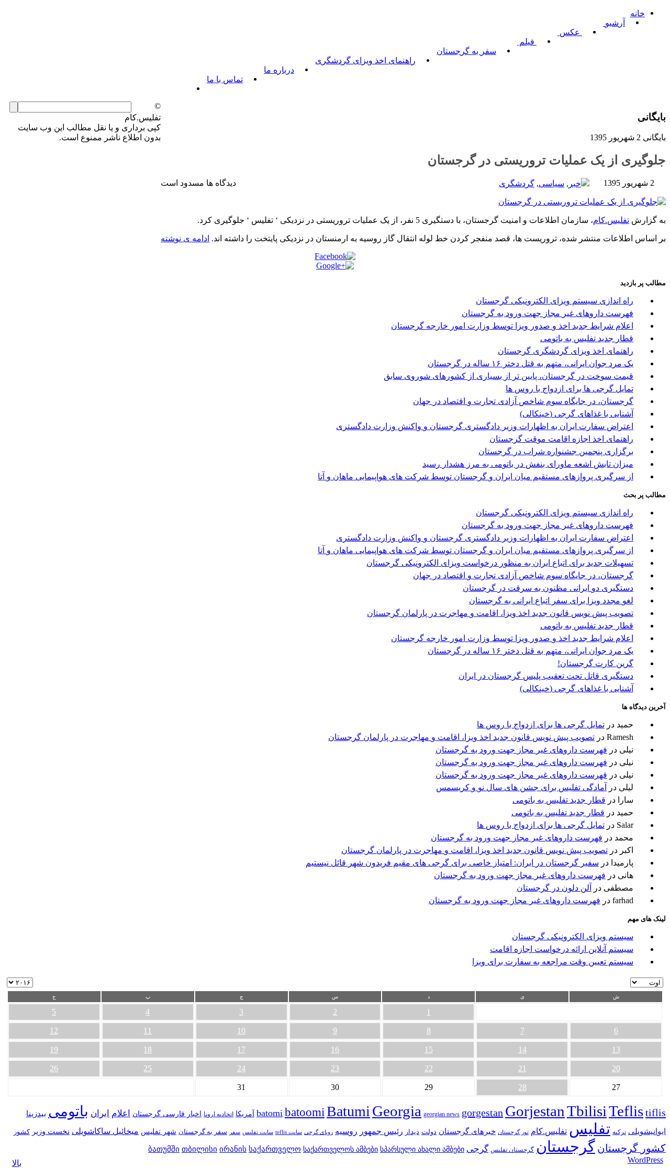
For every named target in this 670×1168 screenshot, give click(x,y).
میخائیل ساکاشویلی (105, 1131)
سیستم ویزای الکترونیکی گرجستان (572, 936)
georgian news (441, 1114)
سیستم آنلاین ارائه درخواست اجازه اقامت (561, 949)
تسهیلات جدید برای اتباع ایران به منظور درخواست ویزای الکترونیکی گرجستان (499, 562)
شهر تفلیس (158, 1131)
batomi (269, 1113)
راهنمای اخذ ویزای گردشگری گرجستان (565, 350)
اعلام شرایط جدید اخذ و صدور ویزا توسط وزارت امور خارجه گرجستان (512, 325)
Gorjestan (535, 1111)
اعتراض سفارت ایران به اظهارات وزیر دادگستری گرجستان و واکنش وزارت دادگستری (484, 426)
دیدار (412, 1132)
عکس (569, 32)
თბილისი (199, 1148)
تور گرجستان (513, 1132)
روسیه (346, 1131)
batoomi (305, 1112)
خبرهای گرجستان (467, 1131)
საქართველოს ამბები (340, 1149)
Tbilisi (587, 1111)
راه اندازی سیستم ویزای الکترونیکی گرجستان (554, 300)
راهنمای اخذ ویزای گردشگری (365, 60)
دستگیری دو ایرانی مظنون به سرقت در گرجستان (548, 587)
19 (54, 1049)
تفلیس (589, 1128)
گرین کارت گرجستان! (595, 663)
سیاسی (551, 183)
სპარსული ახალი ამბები (422, 1149)
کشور (22, 1132)
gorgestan (482, 1112)
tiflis (655, 1112)
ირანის (233, 1149)
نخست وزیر (51, 1131)
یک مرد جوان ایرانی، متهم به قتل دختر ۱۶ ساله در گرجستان (530, 363)
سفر (234, 1132)
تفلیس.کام (611, 220)
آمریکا (245, 1114)
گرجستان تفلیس (512, 1150)
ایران (100, 1113)
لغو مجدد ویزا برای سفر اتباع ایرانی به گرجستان (551, 600)
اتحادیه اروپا (218, 1114)
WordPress (645, 1159)
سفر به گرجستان (466, 51)
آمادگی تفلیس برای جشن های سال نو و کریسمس (521, 787)
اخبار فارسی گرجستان (167, 1114)
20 (616, 1068)
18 (147, 1049)
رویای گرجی (318, 1132)
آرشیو (614, 22)
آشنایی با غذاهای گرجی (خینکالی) (576, 413)
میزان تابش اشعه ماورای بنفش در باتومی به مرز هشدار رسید (527, 463)
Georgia (396, 1111)
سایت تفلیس (257, 1132)
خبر (574, 183)
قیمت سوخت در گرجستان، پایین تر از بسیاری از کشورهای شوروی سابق (508, 376)
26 (54, 1068)
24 (241, 1068)
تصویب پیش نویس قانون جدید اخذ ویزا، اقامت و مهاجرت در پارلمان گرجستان (500, 613)
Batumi (348, 1111)
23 (335, 1068)
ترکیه (619, 1132)
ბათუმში (164, 1149)
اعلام (120, 1113)
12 (54, 1030)
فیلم (527, 41)
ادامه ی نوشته (185, 238)
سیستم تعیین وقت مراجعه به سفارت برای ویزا (552, 961)
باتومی (68, 1111)
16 (335, 1049)
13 (616, 1049)
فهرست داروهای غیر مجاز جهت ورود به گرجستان (547, 313)
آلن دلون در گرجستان (554, 887)
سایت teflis (288, 1132)
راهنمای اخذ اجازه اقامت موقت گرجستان (561, 438)
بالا (16, 1163)
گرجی (477, 1149)
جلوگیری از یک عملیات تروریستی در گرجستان (547, 160)
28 (522, 1087)
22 (429, 1068)
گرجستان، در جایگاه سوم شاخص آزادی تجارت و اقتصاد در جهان (523, 401)
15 (429, 1049)
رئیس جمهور (381, 1131)
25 (147, 1068)
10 (241, 1030)
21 (522, 1068)
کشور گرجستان (631, 1148)
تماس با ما (225, 79)
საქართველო (275, 1149)
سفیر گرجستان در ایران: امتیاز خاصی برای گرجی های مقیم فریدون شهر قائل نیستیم (452, 862)
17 (241, 1049)
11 (147, 1030)
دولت (429, 1132)
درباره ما (279, 69)
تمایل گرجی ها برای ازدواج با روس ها (569, 388)
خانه (637, 13)
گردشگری (516, 183)
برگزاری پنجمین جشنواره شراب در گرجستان (555, 451)
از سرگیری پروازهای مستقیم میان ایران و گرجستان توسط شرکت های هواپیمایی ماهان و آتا (475, 476)
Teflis (626, 1111)
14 (522, 1049)
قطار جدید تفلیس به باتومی (586, 338)
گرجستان (565, 1146)
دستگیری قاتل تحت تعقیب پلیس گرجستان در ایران (546, 675)
